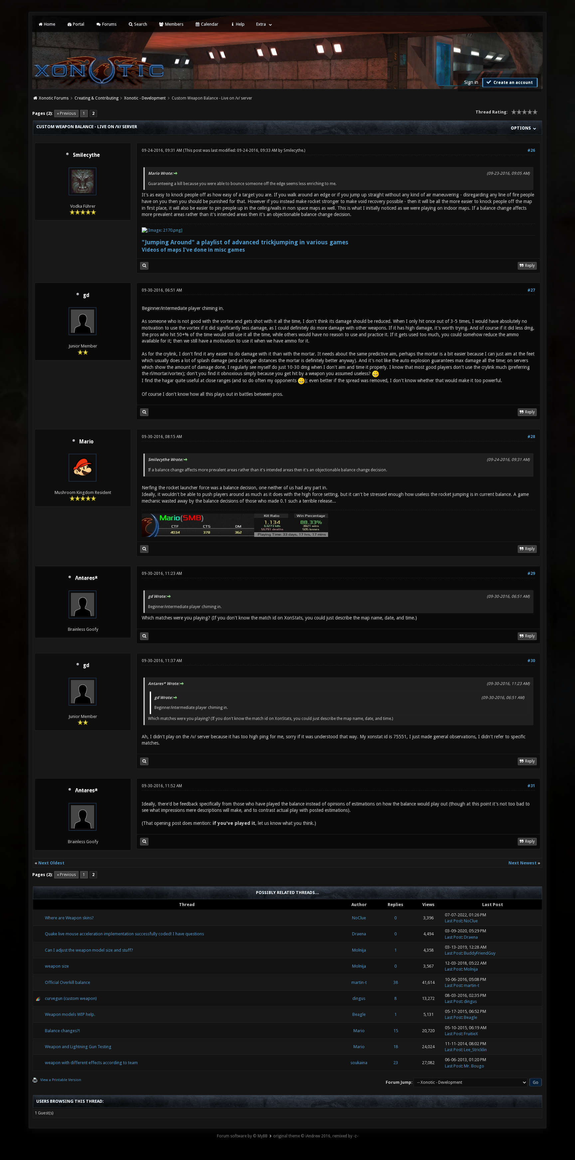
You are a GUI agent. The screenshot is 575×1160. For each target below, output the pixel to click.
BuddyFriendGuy (479, 953)
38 (395, 982)
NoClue (359, 917)
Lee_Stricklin (475, 1049)
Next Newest (522, 862)
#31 (531, 786)
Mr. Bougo (474, 1065)
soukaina (358, 1062)
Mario (86, 442)
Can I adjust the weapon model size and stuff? (89, 950)
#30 (531, 660)
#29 (531, 573)
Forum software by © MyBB (242, 1136)
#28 (531, 436)
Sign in (471, 82)
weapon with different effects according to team (91, 1062)
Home (49, 24)
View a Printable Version (60, 1080)
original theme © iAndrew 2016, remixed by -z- (315, 1136)
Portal (78, 24)
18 (395, 1046)
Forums (108, 24)
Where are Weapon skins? (69, 917)
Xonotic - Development (145, 98)
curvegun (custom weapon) (71, 998)
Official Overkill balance (67, 982)
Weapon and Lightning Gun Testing (78, 1046)
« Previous (66, 113)
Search (140, 24)
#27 (531, 290)
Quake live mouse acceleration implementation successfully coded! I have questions (124, 933)
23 (395, 1062)
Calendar (209, 24)
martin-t (359, 982)
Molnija (359, 950)
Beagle (359, 1014)
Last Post (453, 920)
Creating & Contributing (96, 98)
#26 (531, 150)
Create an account (512, 82)
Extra (261, 24)
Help (240, 24)
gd (86, 295)
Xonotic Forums (54, 98)
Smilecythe (86, 155)
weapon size (57, 966)
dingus (358, 998)
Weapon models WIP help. (70, 1014)
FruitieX (471, 1033)
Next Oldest (51, 862)
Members (173, 24)
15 (395, 1030)
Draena (359, 933)
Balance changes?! (62, 1030)
